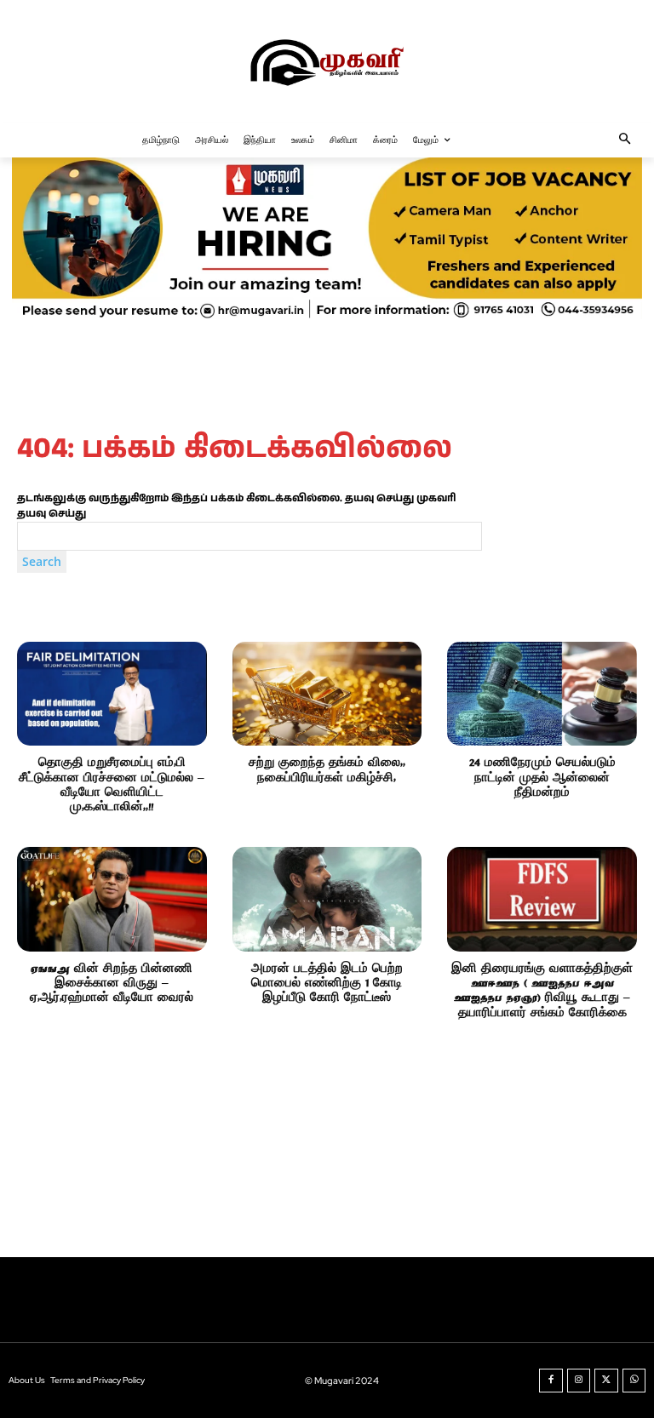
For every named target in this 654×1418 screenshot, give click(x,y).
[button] (625, 140)
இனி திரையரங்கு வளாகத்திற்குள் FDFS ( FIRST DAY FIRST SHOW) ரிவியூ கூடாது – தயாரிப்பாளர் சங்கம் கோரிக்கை (542, 991)
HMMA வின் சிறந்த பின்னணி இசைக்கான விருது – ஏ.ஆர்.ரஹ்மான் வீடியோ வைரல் (111, 984)
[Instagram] (579, 1380)
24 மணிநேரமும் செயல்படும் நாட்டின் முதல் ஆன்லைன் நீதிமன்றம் (542, 778)
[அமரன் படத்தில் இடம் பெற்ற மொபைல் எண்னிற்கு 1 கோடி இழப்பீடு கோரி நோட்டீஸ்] (327, 899)
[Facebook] (551, 1380)
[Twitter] (606, 1380)
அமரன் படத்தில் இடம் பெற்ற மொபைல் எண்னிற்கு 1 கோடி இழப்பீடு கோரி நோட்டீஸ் (327, 984)
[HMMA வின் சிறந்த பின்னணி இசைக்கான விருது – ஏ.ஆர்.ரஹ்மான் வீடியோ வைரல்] (112, 899)
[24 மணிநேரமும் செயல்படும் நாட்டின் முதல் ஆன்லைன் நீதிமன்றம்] (542, 694)
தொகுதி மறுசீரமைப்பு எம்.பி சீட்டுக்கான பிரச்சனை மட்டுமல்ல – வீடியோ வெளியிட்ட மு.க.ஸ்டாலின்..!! (111, 785)
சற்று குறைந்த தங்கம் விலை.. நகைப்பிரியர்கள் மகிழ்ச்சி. (327, 770)
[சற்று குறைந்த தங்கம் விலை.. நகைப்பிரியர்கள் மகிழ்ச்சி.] (327, 694)
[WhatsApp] (634, 1380)
